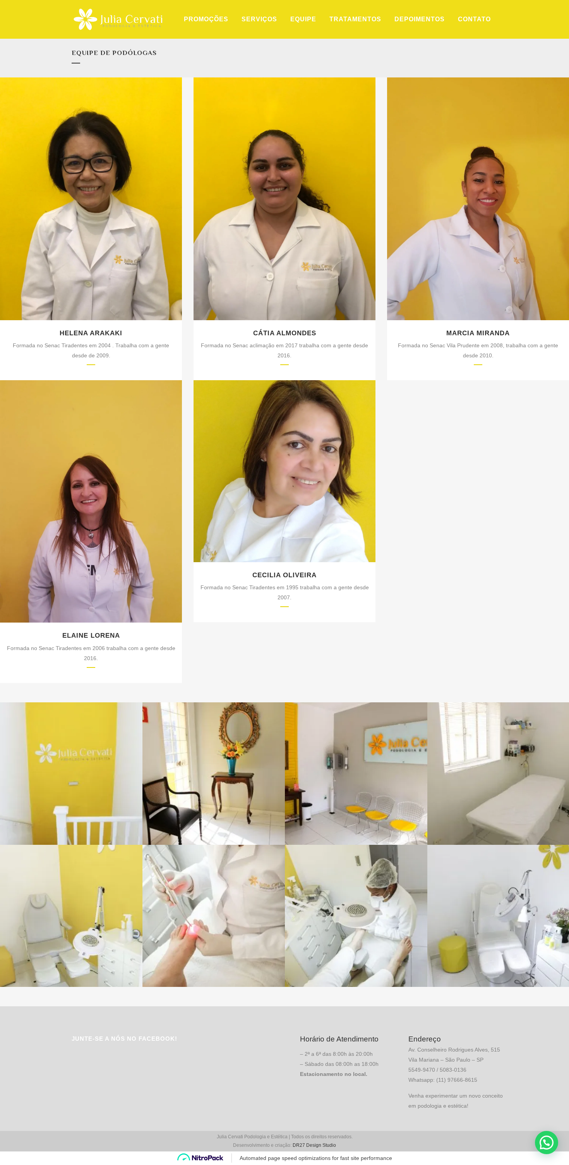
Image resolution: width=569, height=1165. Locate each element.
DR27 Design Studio (314, 1145)
